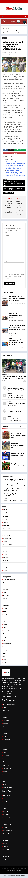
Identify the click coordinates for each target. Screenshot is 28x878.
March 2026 (6, 525)
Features (5, 602)
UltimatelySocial (14, 877)
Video (4, 656)
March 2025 (6, 564)
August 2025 (6, 548)
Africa (4, 583)
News (4, 38)
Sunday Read (6, 650)
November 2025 (7, 538)
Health (9, 401)
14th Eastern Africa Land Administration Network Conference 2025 (13, 183)
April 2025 (5, 561)
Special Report (7, 643)
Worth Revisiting (7, 662)
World (4, 659)
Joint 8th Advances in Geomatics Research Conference (13, 189)
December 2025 (7, 535)
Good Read (6, 605)
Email (6, 261)
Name (6, 255)
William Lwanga (14, 303)
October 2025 (6, 541)
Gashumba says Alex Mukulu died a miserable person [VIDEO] (17, 298)
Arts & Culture (6, 586)
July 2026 (5, 513)
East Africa (6, 595)
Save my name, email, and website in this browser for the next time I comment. (14, 276)
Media (8, 409)
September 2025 (7, 545)
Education (5, 599)
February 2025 (6, 567)
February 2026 (6, 529)
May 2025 (5, 557)
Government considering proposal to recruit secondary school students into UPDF (16, 420)
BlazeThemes (17, 870)
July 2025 (5, 551)
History (5, 611)
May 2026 (5, 519)
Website (6, 268)
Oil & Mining (6, 624)
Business (9, 386)
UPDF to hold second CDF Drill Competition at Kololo (17, 315)
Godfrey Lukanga (8, 52)
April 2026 (5, 522)
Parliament (6, 630)
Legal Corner (5, 374)
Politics (9, 416)
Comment (7, 235)
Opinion (5, 627)
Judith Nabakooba (9, 193)
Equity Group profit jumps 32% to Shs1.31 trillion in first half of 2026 (16, 397)
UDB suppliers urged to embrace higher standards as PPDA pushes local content (16, 389)
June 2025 (5, 554)
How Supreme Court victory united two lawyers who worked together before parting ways (15, 167)
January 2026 (6, 532)
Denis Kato (13, 320)
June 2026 (5, 516)
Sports (5, 646)
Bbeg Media (13, 333)
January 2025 (6, 570)
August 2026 (6, 509)
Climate (5, 592)
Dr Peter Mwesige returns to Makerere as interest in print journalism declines (14, 412)
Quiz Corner (6, 640)
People (5, 634)
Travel (4, 653)
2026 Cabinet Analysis (9, 579)
